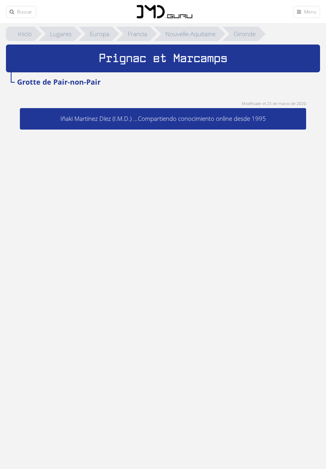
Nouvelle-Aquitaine (190, 34)
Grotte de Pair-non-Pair (59, 82)
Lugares (61, 34)
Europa (99, 34)
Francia (137, 34)
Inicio (25, 34)
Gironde (245, 34)
